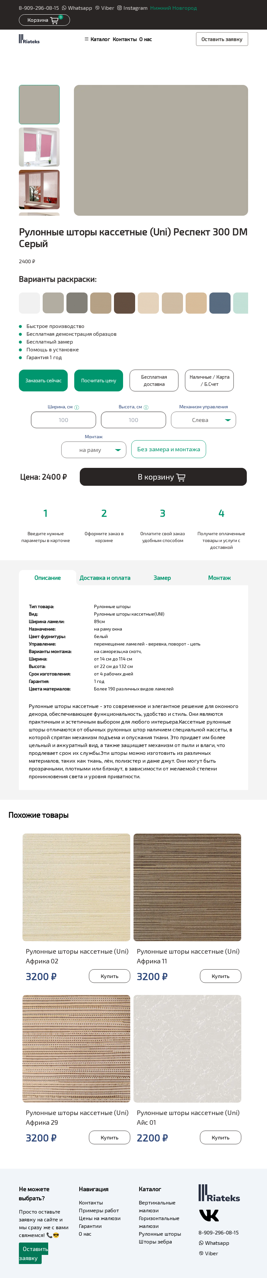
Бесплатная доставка (154, 380)
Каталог (100, 39)
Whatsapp (80, 8)
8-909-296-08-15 (39, 8)
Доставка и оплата (105, 577)
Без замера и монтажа (168, 449)
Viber (107, 8)
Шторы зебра (155, 1241)
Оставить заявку (222, 39)
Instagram (135, 8)
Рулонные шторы (160, 1233)
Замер (162, 577)
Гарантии (90, 1226)
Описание (48, 577)
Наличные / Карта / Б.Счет (210, 380)
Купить (110, 976)
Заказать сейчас (43, 380)
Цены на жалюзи (99, 1218)
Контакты (125, 39)
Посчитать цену (98, 380)
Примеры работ (99, 1210)
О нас (145, 39)
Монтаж (219, 577)
